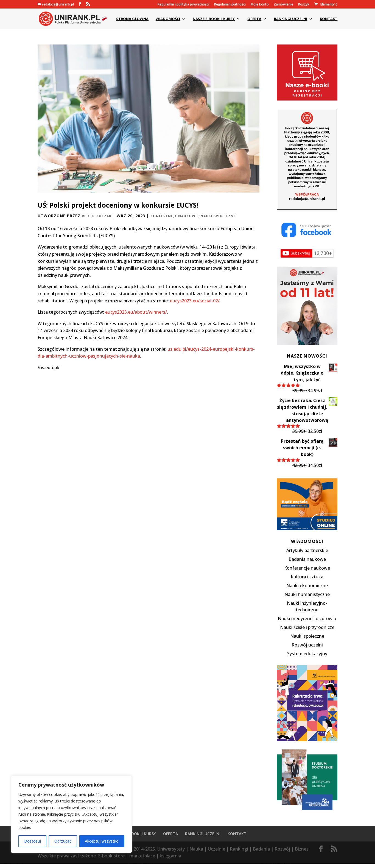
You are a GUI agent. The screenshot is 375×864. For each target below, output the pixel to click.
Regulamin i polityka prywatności (183, 5)
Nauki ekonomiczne (307, 585)
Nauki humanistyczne (307, 594)
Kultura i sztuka (307, 577)
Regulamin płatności (230, 5)
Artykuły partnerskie (307, 550)
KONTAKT (328, 19)
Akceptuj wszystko (102, 841)
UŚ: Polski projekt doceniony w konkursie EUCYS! (118, 205)
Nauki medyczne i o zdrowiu (307, 618)
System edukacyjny (307, 654)
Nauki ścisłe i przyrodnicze (307, 627)
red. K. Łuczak (96, 216)
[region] (71, 814)
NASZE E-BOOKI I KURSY (214, 19)
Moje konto (260, 5)
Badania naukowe (307, 559)
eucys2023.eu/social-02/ (195, 301)
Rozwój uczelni (307, 645)
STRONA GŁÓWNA (132, 19)
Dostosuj (32, 841)
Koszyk (303, 5)
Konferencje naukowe (174, 216)
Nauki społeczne (218, 216)
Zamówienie (283, 5)
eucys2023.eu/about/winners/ (136, 312)
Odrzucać (62, 841)
